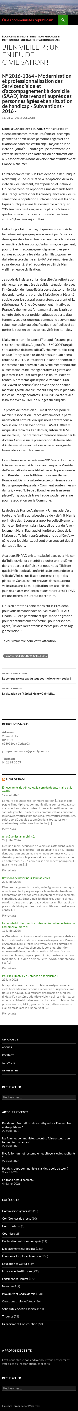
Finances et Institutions (17, 1271)
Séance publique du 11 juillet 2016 (26, 655)
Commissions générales (17, 1211)
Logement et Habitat (15, 1278)
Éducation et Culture (15, 1263)
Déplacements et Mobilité (18, 1248)
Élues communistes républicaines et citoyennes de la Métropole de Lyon (30, 20)
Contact (8, 1055)
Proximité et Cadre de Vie (18, 1294)
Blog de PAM (15, 779)
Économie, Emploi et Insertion (23, 36)
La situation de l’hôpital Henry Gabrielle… (29, 691)
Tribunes (7, 1316)
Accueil (7, 1047)
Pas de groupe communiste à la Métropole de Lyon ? (35, 1168)
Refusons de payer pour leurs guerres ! (27, 878)
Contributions (11, 1226)
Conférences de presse (16, 1218)
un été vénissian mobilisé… (19, 836)
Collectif (29, 117)
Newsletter (10, 1070)
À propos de (10, 1039)
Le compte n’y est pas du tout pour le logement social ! (36, 676)
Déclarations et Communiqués (21, 1241)
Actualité (8, 1062)
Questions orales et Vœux (18, 1301)
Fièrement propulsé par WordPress (21, 1405)
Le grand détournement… (18, 1179)
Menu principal (73, 20)
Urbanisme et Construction (19, 1324)
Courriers (8, 1233)
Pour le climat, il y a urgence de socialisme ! (30, 975)
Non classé (9, 1286)
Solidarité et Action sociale (40, 39)
